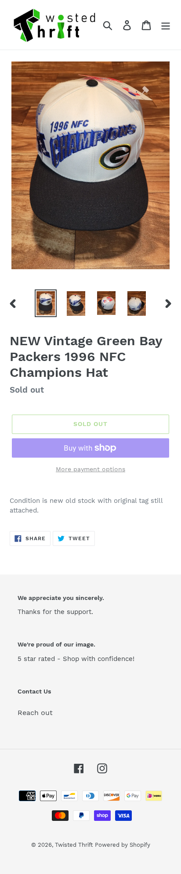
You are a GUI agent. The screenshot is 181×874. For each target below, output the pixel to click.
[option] (46, 303)
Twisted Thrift (74, 844)
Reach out (35, 712)
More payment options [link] (90, 469)
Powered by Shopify (122, 844)
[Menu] (165, 25)
